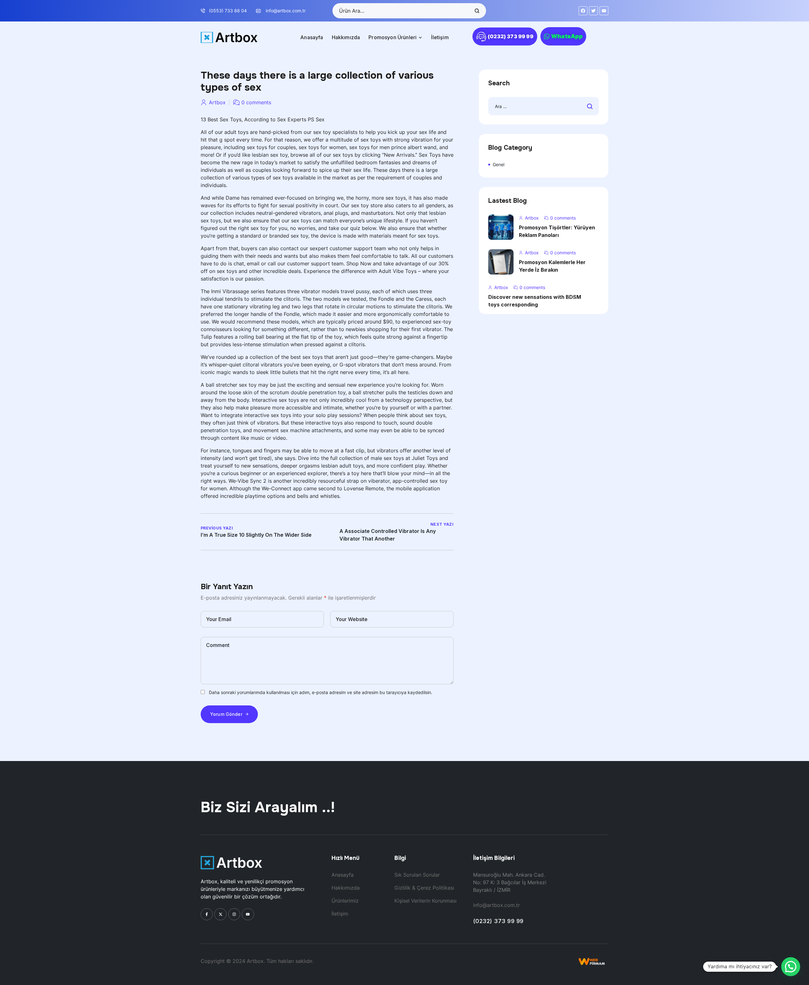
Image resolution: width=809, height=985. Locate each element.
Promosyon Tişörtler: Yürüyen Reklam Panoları (557, 231)
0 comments (256, 102)
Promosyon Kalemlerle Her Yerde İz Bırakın (552, 266)
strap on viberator (368, 481)
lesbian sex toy (270, 155)
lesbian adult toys (342, 465)
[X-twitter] (220, 914)
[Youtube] (248, 914)
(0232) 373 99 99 (498, 921)
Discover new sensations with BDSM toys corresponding (534, 301)
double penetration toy (318, 392)
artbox (217, 102)
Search (476, 10)
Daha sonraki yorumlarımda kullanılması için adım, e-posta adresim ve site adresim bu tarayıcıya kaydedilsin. (320, 692)
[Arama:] (543, 106)
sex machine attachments (310, 430)
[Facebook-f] (207, 914)
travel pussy (355, 291)
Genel (498, 164)
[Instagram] (234, 914)
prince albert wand (413, 147)
